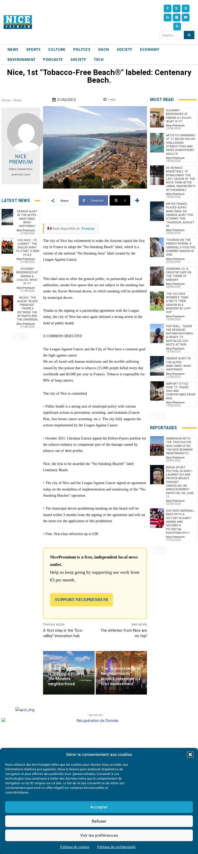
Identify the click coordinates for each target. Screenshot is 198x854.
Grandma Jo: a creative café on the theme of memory (178, 274)
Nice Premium (21, 159)
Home (6, 100)
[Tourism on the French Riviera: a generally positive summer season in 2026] (157, 247)
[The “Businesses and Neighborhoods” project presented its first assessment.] (121, 673)
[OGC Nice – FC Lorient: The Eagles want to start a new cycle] (7, 246)
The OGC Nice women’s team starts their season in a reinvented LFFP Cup (178, 303)
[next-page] (24, 336)
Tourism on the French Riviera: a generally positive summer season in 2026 (180, 247)
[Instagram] (185, 8)
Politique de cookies (74, 847)
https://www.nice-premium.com (21, 171)
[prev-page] (16, 336)
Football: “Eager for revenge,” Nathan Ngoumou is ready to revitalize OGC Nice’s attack (179, 335)
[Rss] (177, 26)
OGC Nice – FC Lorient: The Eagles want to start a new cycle (27, 248)
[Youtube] (185, 17)
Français (88, 228)
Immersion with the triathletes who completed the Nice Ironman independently (179, 446)
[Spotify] (176, 17)
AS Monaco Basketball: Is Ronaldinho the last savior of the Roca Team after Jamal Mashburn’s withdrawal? (180, 179)
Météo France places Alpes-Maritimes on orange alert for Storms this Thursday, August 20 (180, 215)
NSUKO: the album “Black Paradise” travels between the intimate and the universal (27, 309)
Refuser (99, 821)
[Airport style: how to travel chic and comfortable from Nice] (157, 391)
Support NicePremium (81, 599)
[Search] (189, 35)
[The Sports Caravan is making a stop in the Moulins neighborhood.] (68, 673)
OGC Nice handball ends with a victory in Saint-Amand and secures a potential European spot (180, 522)
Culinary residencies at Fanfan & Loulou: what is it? (27, 276)
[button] (190, 754)
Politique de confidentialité (116, 847)
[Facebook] (167, 8)
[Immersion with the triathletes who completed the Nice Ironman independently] (157, 446)
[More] (137, 200)
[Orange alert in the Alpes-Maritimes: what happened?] (7, 217)
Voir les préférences (99, 835)
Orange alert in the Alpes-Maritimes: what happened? (27, 219)
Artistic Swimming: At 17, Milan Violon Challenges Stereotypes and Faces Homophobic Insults (181, 144)
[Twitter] (176, 8)
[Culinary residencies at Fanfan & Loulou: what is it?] (7, 274)
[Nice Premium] (26, 132)
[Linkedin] (167, 17)
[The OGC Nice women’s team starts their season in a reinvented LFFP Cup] (157, 301)
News (18, 100)
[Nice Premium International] (18, 22)
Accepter (99, 807)
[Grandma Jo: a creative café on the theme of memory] (157, 276)
